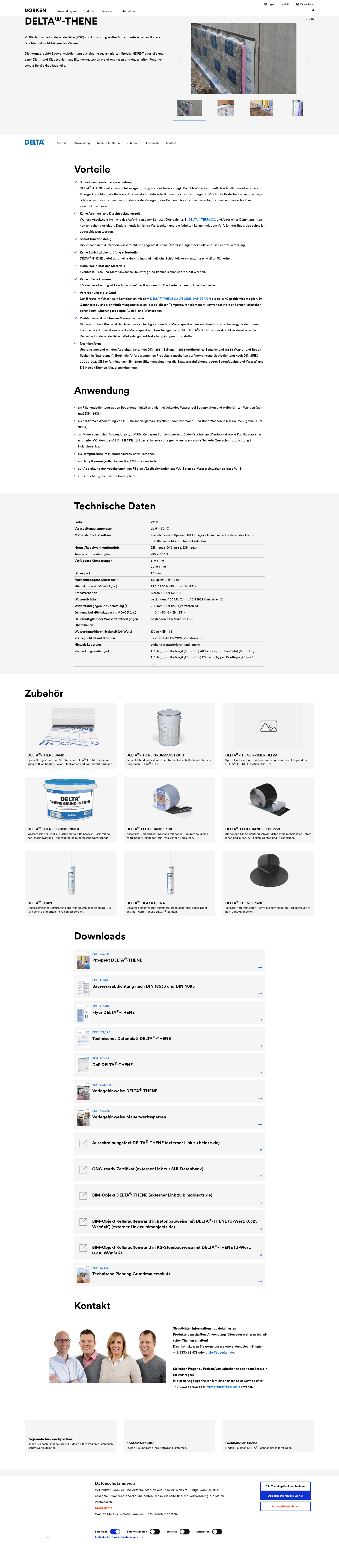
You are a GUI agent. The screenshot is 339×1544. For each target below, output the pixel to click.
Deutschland (307, 4)
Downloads (152, 143)
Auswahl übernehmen (285, 1506)
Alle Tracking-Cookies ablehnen (285, 1486)
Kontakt (285, 4)
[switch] (155, 1531)
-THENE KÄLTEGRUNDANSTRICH (180, 299)
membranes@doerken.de (224, 1387)
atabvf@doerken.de (220, 1352)
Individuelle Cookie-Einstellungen (116, 1537)
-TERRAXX (201, 219)
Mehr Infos (103, 1508)
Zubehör (132, 143)
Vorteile (62, 143)
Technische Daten (108, 143)
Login (270, 4)
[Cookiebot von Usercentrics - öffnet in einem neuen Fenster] (46, 1537)
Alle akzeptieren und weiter (285, 1495)
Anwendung (82, 143)
